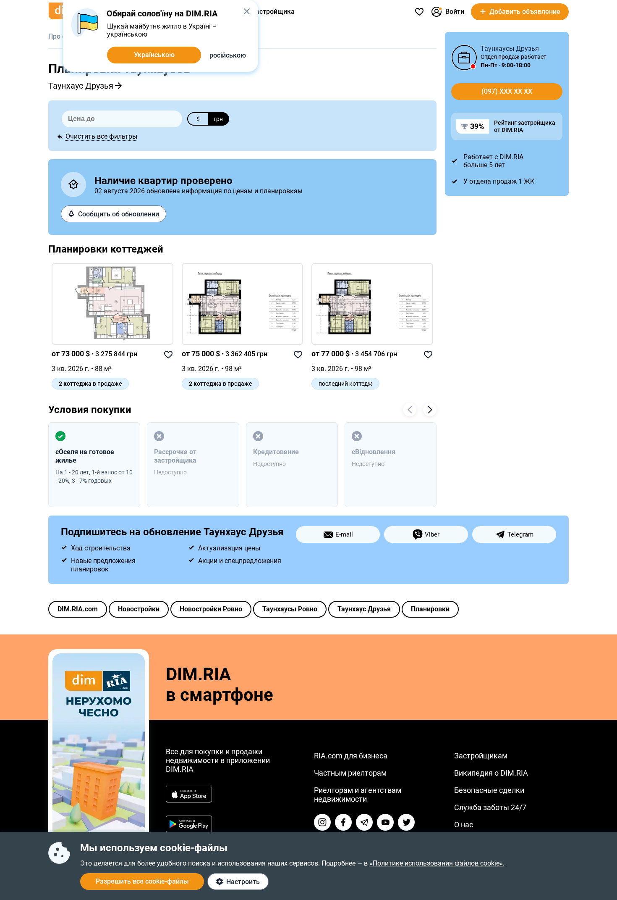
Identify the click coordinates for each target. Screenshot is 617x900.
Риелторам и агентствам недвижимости (357, 794)
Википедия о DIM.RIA (491, 772)
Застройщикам (480, 755)
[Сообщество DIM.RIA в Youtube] (385, 822)
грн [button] (218, 119)
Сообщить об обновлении (118, 214)
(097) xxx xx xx (506, 91)
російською (227, 55)
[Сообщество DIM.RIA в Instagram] (322, 822)
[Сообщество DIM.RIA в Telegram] (364, 822)
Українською (154, 55)
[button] (246, 11)
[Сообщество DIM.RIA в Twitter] (406, 822)
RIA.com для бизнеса (350, 755)
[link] (112, 304)
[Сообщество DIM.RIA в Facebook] (343, 822)
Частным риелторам (350, 772)
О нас (463, 824)
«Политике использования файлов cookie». (437, 863)
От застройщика (269, 12)
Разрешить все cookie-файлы (142, 881)
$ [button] (198, 119)
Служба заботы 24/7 (490, 807)
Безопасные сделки (489, 790)
